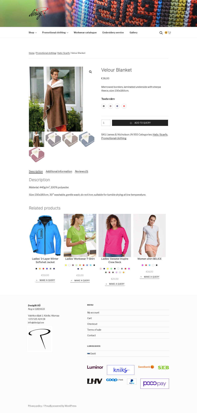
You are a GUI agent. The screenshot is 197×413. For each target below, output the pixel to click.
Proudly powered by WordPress (60, 406)
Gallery (133, 32)
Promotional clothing (54, 32)
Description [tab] (36, 171)
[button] (90, 72)
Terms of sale (94, 329)
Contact (91, 335)
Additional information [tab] (59, 171)
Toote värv (108, 98)
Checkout (92, 324)
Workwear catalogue (85, 32)
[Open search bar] (161, 32)
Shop (31, 32)
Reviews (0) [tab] (81, 171)
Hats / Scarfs (64, 53)
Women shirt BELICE (149, 258)
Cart (89, 318)
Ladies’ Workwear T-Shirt (80, 258)
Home (31, 53)
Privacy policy (35, 406)
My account (93, 312)
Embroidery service (113, 32)
